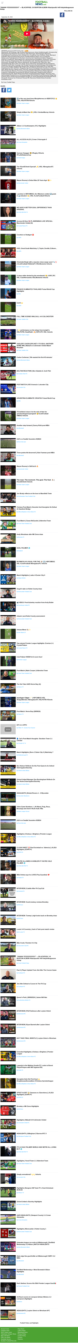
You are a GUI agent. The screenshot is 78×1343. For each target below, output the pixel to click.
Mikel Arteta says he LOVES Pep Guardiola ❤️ (33, 875)
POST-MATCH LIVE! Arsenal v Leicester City (32, 384)
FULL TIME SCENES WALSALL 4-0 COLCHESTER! (35, 316)
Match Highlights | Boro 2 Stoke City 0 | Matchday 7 (35, 752)
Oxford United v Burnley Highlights (29, 1201)
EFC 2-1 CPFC (22, 725)
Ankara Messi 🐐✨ (24, 630)
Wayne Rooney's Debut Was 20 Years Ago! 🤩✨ (34, 180)
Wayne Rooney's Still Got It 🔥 (27, 466)
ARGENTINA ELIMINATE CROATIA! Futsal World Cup (36, 398)
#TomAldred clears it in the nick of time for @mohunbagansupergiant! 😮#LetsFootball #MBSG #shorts (32, 413)
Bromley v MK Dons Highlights (28, 1106)
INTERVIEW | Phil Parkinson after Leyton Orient (34, 1011)
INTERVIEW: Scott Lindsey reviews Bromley (32, 902)
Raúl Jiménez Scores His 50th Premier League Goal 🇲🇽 (36, 1283)
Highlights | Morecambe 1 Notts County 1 (31, 1229)
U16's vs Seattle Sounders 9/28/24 (29, 820)
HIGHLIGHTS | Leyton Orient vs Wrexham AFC (33, 1310)
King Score (21, 1329)
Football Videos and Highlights (29, 1323)
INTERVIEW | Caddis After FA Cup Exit (30, 888)
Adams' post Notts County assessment (31, 616)
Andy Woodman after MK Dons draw (30, 534)
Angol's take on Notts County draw (29, 589)
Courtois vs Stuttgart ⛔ (25, 235)
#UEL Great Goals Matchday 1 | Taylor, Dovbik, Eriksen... (37, 248)
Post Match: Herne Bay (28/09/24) (28, 711)
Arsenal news (5, 1329)
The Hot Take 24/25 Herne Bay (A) (29, 684)
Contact (20, 1337)
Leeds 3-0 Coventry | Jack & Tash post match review (35, 929)
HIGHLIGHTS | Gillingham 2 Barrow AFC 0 (32, 1133)
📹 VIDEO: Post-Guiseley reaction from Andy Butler (35, 602)
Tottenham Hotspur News (8, 1334)
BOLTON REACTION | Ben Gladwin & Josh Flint (34, 371)
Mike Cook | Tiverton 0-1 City (27, 943)
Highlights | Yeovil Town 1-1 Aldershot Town (32, 1161)
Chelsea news (5, 1330)
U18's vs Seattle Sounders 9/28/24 (29, 439)
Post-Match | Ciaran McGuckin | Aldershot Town (34, 521)
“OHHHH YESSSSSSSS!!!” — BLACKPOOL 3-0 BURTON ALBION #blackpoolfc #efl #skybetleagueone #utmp (36, 958)
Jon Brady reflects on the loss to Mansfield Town (34, 493)
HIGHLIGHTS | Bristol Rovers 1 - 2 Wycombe (33, 793)
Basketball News (23, 1332)
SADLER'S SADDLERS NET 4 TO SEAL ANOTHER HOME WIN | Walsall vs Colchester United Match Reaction (35, 345)
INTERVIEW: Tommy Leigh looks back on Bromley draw (37, 915)
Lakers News (21, 1330)
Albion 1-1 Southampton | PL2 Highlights (31, 126)
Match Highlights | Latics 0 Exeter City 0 (31, 575)
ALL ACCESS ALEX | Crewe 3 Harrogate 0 (32, 139)
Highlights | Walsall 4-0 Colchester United (31, 1120)
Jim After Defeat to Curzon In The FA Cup (31, 984)
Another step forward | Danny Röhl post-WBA (33, 425)
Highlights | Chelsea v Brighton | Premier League (34, 834)
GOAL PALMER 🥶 (23, 548)
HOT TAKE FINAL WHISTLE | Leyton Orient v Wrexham (36, 1038)
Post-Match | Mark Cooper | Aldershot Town (32, 670)
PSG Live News (5, 1337)
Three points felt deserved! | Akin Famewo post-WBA (36, 452)
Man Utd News (5, 1335)
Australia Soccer (6, 1339)
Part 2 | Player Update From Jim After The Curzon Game (37, 970)
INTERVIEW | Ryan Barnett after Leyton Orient (33, 1024)
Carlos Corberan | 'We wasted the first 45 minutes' (34, 357)
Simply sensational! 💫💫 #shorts (29, 1174)
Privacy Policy (22, 1334)
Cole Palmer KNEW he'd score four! (29, 657)
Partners (20, 1339)
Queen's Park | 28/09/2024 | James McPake (32, 997)
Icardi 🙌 (20, 303)
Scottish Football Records (8, 1341)
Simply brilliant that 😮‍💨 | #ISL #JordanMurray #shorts (35, 112)
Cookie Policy (22, 1335)
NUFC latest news (6, 1332)
